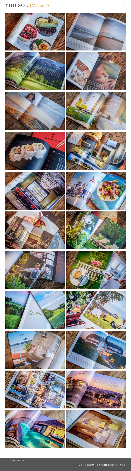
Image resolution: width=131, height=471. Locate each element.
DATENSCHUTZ (108, 464)
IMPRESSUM (86, 464)
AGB (123, 464)
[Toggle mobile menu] (124, 5)
